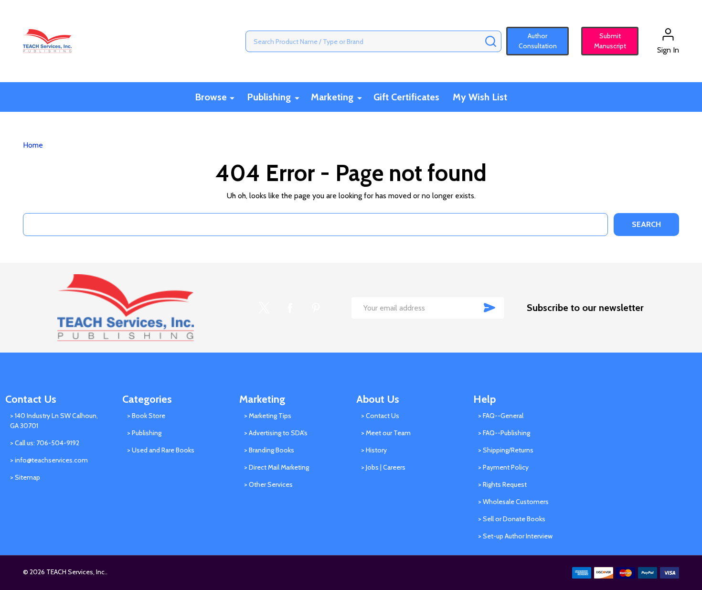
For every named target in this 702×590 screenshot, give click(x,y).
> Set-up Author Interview (515, 536)
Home (33, 145)
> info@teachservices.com (49, 460)
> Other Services (268, 484)
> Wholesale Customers (513, 501)
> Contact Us (380, 415)
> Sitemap (25, 477)
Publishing (269, 97)
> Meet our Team (386, 433)
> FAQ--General (500, 415)
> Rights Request (502, 484)
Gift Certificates (406, 97)
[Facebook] (290, 307)
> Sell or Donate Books (511, 519)
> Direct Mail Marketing (276, 467)
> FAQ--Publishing (504, 433)
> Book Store (146, 415)
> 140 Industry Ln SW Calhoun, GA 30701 (54, 420)
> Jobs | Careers (383, 467)
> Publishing (144, 433)
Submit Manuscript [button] (605, 41)
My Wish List (480, 97)
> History (374, 450)
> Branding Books (269, 450)
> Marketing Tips (267, 415)
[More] (232, 98)
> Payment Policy (503, 467)
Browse (211, 97)
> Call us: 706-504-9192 (44, 443)
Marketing (332, 97)
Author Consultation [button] (538, 41)
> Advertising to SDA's (276, 433)
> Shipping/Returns (505, 450)
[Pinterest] (316, 307)
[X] (264, 307)
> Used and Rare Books (160, 450)
